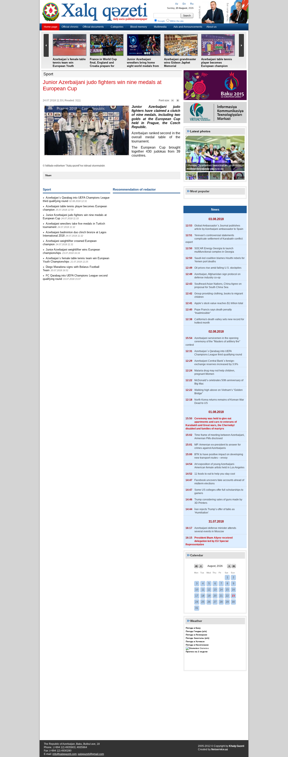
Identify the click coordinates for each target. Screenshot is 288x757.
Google (161, 21)
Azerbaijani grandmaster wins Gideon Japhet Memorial (180, 63)
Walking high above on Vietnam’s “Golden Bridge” (218, 392)
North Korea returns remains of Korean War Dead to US (219, 401)
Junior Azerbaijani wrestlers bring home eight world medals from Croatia (143, 64)
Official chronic (70, 26)
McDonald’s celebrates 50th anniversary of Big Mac (218, 382)
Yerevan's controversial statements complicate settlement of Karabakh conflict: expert (214, 239)
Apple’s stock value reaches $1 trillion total (218, 303)
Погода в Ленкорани (196, 635)
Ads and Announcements (188, 26)
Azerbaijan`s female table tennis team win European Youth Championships (69, 64)
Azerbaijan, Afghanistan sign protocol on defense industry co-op (217, 276)
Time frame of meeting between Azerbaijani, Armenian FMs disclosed (219, 436)
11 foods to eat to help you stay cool (214, 473)
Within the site (177, 21)
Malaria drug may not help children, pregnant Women (214, 372)
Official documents (93, 26)
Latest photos (200, 131)
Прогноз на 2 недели (196, 651)
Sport (48, 74)
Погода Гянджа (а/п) (196, 631)
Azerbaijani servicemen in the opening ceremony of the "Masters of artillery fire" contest (213, 341)
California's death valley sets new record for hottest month (219, 321)
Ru (192, 3)
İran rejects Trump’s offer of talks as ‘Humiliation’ (214, 511)
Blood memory (138, 26)
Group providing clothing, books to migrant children (218, 295)
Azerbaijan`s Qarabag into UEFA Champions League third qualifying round (218, 353)
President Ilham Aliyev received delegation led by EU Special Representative (209, 541)
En (184, 3)
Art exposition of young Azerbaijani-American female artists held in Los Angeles (219, 466)
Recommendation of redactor (134, 189)
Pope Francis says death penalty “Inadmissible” (213, 311)
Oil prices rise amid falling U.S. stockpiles (217, 267)
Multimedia (160, 26)
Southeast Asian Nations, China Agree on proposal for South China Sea (218, 285)
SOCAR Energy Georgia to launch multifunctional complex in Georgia (214, 250)
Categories (117, 26)
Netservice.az (219, 749)
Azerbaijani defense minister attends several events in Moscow (215, 530)
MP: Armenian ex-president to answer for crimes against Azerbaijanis (217, 446)
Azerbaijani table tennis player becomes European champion (216, 63)
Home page (50, 26)
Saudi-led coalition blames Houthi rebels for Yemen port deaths (219, 260)
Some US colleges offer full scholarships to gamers (218, 491)
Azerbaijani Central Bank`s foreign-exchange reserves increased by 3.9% (216, 362)
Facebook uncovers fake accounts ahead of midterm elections (219, 482)
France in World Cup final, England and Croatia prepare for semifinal (103, 64)
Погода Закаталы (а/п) (197, 638)
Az (176, 3)
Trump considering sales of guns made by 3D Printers (218, 501)
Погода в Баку (193, 628)
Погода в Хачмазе (195, 641)
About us (211, 26)
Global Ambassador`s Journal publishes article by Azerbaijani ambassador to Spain (218, 227)
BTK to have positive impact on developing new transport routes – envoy (218, 456)
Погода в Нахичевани (197, 645)
